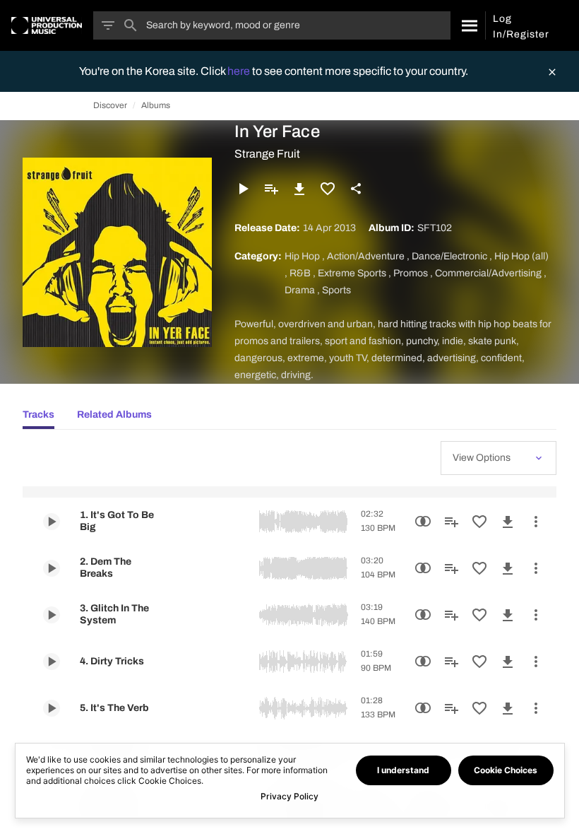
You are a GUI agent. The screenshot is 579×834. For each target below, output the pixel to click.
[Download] (299, 188)
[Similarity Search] (422, 521)
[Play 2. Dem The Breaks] (51, 568)
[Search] (468, 25)
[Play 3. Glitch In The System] (51, 615)
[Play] (242, 188)
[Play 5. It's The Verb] (51, 708)
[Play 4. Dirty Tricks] (51, 662)
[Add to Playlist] (271, 188)
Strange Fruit (267, 154)
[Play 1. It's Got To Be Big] (51, 522)
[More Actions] (535, 521)
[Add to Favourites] (327, 188)
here (239, 71)
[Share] (355, 188)
